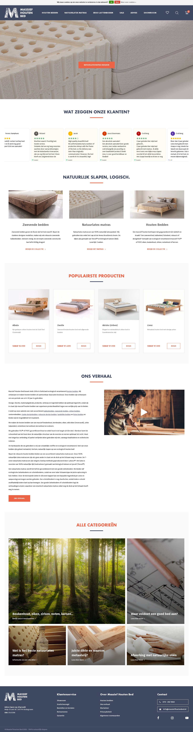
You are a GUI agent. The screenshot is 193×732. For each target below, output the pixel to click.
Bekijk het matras (95, 249)
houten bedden (72, 391)
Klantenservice (66, 694)
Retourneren (62, 712)
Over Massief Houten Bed (116, 694)
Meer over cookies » (128, 2)
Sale (122, 13)
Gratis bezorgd (63, 704)
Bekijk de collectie (34, 249)
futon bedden (78, 414)
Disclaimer (104, 708)
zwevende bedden (61, 411)
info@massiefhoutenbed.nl (174, 709)
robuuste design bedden (47, 414)
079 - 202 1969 (169, 702)
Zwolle (15, 325)
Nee (117, 2)
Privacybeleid (105, 712)
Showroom (150, 13)
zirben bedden (74, 411)
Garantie (60, 716)
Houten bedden (106, 700)
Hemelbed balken (156, 325)
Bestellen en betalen (65, 708)
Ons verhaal (19, 498)
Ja (111, 2)
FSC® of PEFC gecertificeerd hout (32, 431)
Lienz (105, 325)
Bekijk (38, 346)
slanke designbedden (30, 414)
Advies (134, 13)
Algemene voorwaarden (110, 716)
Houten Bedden (50, 13)
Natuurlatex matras (75, 13)
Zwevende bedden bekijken (96, 65)
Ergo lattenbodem (103, 13)
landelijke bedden (64, 414)
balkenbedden (49, 411)
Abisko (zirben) (65, 325)
